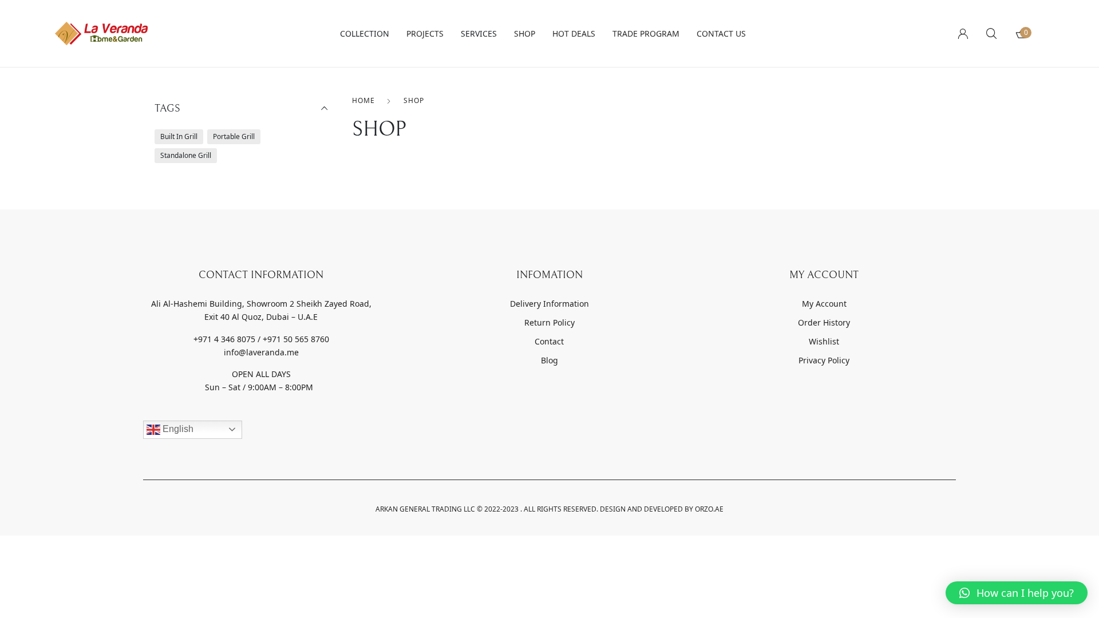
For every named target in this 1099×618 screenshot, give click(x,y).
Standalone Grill (185, 155)
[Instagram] (182, 449)
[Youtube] (241, 449)
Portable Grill (234, 136)
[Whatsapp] (211, 449)
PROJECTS (425, 33)
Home (363, 100)
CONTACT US (721, 33)
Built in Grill (178, 136)
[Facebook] (153, 449)
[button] (1017, 592)
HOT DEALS (573, 33)
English (176, 429)
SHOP (524, 33)
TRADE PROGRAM (645, 33)
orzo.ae (709, 509)
